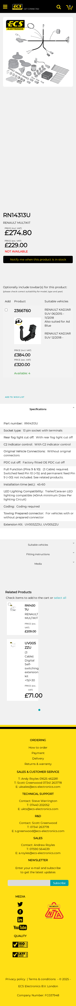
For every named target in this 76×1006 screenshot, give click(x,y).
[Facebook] (20, 912)
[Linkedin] (20, 920)
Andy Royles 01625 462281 (39, 778)
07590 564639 (40, 849)
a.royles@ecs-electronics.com (40, 853)
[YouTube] (20, 927)
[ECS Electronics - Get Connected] (25, 7)
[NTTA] (54, 905)
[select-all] (60, 597)
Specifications (38, 409)
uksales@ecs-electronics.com (39, 787)
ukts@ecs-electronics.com (39, 809)
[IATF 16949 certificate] (20, 954)
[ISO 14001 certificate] (20, 944)
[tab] (38, 408)
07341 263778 (39, 827)
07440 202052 (39, 805)
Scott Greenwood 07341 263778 (39, 783)
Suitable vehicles (38, 544)
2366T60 (22, 310)
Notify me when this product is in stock (38, 259)
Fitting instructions (38, 554)
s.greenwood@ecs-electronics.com (39, 831)
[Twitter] (20, 904)
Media (38, 563)
